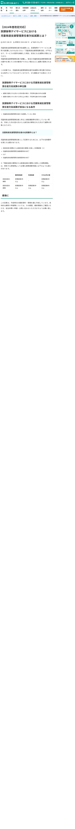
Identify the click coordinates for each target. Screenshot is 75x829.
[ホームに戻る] (10, 2)
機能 (2, 9)
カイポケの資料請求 (66, 9)
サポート (11, 9)
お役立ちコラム (34, 9)
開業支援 (56, 9)
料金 (6, 9)
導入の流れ (18, 9)
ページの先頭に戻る (73, 823)
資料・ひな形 (44, 9)
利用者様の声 (25, 9)
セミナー (50, 9)
